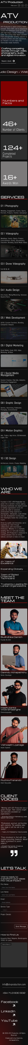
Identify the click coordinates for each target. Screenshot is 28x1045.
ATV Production (12, 1)
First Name (4, 884)
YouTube (9, 1020)
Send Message (21, 926)
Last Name (4, 892)
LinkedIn (8, 1011)
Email (3, 899)
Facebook (9, 1002)
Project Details (6, 914)
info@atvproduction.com (14, 984)
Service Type (5, 907)
